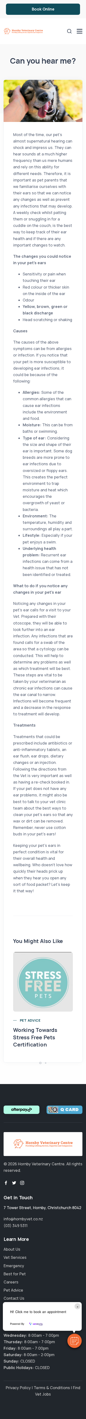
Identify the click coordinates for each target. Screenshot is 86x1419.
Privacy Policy (18, 1387)
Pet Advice (30, 1020)
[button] (74, 1341)
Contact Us (14, 1298)
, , (42, 1207)
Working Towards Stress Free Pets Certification (35, 1037)
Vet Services (15, 1257)
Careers (11, 1282)
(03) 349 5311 (15, 1225)
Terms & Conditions (52, 1387)
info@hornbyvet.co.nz (23, 1219)
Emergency (14, 1265)
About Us (12, 1249)
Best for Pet (15, 1274)
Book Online (43, 9)
